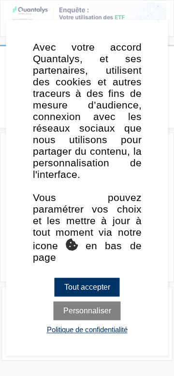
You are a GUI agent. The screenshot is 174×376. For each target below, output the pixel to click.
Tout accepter (87, 287)
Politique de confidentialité (87, 330)
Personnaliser (87, 311)
